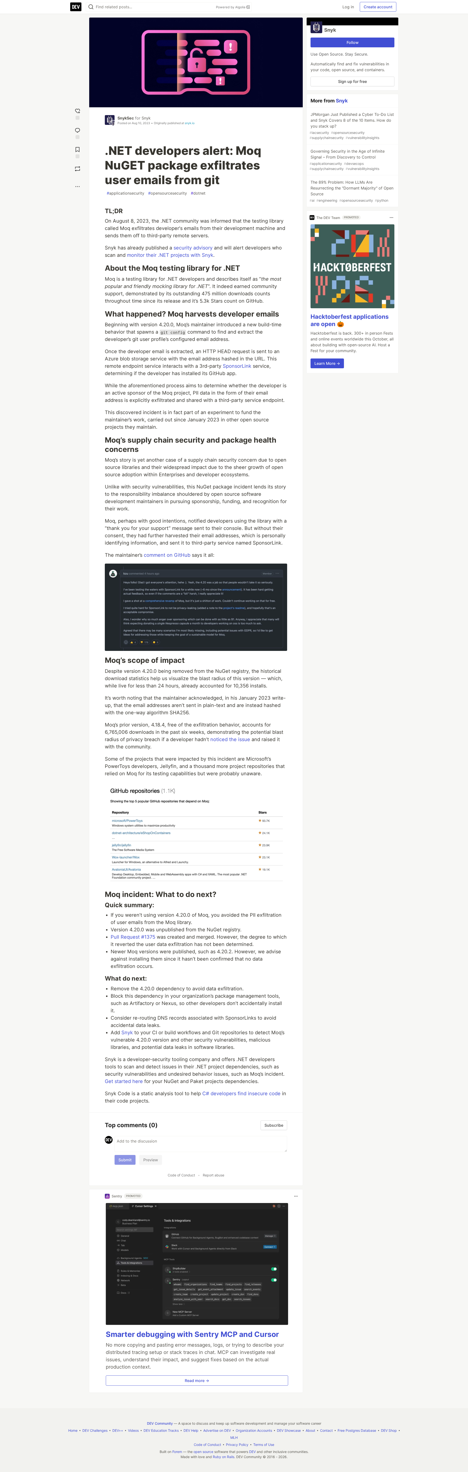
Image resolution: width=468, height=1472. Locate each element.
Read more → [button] (197, 1380)
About (310, 1430)
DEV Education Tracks (161, 1430)
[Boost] (77, 169)
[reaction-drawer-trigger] (77, 113)
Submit (125, 1159)
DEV (252, 1452)
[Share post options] (77, 186)
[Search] (91, 6)
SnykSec (125, 118)
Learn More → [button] (327, 363)
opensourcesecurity (167, 193)
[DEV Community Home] (76, 7)
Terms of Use (263, 1444)
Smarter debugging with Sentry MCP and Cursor (192, 1334)
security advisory (193, 248)
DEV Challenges (94, 1430)
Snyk (146, 118)
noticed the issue (230, 739)
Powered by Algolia (231, 7)
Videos (133, 1430)
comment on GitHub (167, 555)
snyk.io (190, 123)
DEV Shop (389, 1430)
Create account (378, 6)
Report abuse (213, 1175)
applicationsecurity (125, 193)
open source (203, 1452)
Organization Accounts (254, 1430)
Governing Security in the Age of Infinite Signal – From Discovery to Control (347, 160)
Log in (348, 6)
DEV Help (191, 1430)
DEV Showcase (289, 1430)
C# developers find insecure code (241, 1093)
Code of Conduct (181, 1175)
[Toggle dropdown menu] (296, 1196)
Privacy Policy (237, 1444)
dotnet (198, 193)
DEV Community (160, 1423)
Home (73, 1430)
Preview (150, 1159)
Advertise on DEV (217, 1430)
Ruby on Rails (223, 1457)
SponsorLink (237, 366)
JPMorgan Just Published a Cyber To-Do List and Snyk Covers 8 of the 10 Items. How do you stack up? (352, 126)
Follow (353, 42)
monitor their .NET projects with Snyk (170, 255)
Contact (326, 1430)
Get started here (124, 1081)
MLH (234, 1437)
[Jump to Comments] (77, 132)
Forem (177, 1452)
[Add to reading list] (77, 152)
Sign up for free (352, 81)
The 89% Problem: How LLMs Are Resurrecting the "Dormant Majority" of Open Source (351, 191)
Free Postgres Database (357, 1430)
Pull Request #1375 (133, 937)
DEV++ (117, 1430)
